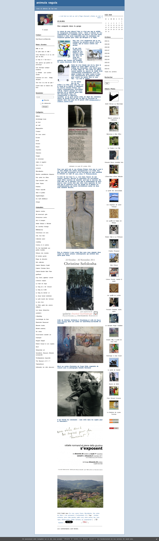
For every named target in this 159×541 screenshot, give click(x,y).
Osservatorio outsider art (43, 334)
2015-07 (107, 50)
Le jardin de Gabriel (114, 370)
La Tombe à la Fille (114, 148)
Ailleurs (38, 116)
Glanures (38, 153)
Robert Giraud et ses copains (45, 344)
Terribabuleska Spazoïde (43, 358)
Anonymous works (41, 217)
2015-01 (107, 68)
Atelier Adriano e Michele (43, 223)
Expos (37, 146)
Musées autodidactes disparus (45, 174)
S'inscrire (46, 100)
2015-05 (107, 56)
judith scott (80, 517)
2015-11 (107, 41)
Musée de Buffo (114, 384)
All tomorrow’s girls (41, 214)
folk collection (40, 262)
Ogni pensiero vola (41, 180)
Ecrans (38, 137)
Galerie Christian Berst (43, 268)
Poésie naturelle (40, 189)
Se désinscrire (46, 103)
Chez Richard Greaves (114, 398)
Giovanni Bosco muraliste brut (114, 162)
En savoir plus (128, 539)
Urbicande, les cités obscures (45, 367)
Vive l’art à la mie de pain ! (45, 82)
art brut (38, 122)
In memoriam (40, 159)
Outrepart (38, 337)
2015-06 (107, 53)
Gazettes (38, 149)
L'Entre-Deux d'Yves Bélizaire (114, 176)
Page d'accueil (84, 16)
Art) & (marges (40, 220)
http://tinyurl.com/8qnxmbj (43, 39)
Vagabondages (40, 195)
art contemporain (87, 519)
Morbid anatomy (40, 328)
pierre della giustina (70, 517)
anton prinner (88, 517)
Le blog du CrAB (41, 289)
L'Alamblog (39, 316)
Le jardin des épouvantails (114, 190)
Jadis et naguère (41, 162)
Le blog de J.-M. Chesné (44, 286)
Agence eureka (40, 211)
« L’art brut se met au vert (68, 16)
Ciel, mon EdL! (40, 235)
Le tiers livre (40, 302)
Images (38, 156)
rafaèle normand (75, 519)
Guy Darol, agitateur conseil (44, 277)
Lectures (38, 168)
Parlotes (38, 186)
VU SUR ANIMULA (41, 199)
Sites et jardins (40, 192)
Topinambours (40, 364)
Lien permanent (69, 515)
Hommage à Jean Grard (114, 355)
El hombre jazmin (41, 256)
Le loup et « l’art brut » (43, 59)
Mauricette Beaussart (42, 322)
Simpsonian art (40, 350)
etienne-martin (66, 519)
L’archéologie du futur (42, 319)
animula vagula (46, 2)
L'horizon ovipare (41, 280)
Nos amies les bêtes (42, 177)
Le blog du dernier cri (43, 293)
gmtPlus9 (38, 274)
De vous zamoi (40, 134)
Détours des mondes (42, 253)
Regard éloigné (40, 340)
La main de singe (41, 283)
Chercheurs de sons (42, 232)
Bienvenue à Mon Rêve (114, 134)
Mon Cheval (114, 265)
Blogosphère (39, 128)
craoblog (38, 242)
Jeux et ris (39, 165)
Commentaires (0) (81, 515)
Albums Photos (110, 89)
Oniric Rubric (40, 183)
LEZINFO (38, 313)
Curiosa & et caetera (42, 245)
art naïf (38, 125)
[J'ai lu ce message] (157, 539)
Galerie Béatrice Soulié (43, 265)
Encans (38, 143)
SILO (37, 347)
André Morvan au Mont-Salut (114, 104)
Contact (38, 131)
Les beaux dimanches (42, 310)
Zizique (38, 202)
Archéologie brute (41, 119)
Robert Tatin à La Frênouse (114, 237)
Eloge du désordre (41, 259)
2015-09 (107, 44)
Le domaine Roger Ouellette (113, 325)
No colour (39, 331)
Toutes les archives (111, 71)
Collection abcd (40, 239)
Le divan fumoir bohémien (44, 296)
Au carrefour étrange (42, 226)
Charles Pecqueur (114, 251)
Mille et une (39, 48)
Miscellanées (39, 171)
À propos (45, 29)
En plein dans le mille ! (43, 51)
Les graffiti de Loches (114, 295)
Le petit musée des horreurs (45, 299)
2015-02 (107, 65)
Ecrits (37, 140)
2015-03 (107, 62)
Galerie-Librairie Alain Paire (44, 271)
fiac (95, 517)
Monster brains (40, 325)
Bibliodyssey (39, 229)
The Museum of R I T (43, 361)
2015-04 (107, 59)
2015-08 (107, 47)
